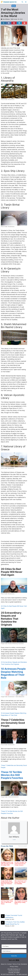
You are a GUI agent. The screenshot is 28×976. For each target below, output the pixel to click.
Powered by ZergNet (22, 846)
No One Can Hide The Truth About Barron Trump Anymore (20, 864)
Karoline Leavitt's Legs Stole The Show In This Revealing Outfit (7, 864)
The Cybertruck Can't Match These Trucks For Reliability (20, 882)
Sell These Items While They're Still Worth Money (7, 902)
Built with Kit (14, 960)
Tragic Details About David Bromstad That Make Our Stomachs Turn (7, 883)
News (13, 6)
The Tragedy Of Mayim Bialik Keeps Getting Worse (21, 902)
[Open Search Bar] (22, 2)
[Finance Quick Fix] (9, 2)
